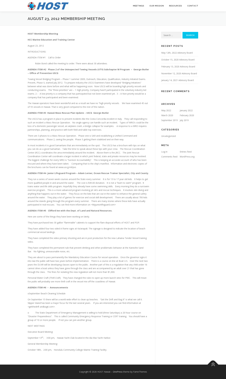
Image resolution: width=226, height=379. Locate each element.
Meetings (138, 6)
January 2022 (186, 110)
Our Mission (156, 6)
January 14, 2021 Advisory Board (177, 80)
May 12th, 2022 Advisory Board (177, 52)
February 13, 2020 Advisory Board (178, 66)
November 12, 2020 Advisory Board (179, 73)
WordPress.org (187, 156)
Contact (192, 6)
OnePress (118, 371)
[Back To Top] (213, 364)
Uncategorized (168, 136)
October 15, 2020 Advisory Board (177, 59)
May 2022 (166, 110)
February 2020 (187, 115)
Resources (175, 6)
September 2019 (169, 120)
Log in (164, 151)
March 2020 (167, 115)
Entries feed (186, 151)
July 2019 (184, 120)
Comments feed (169, 156)
